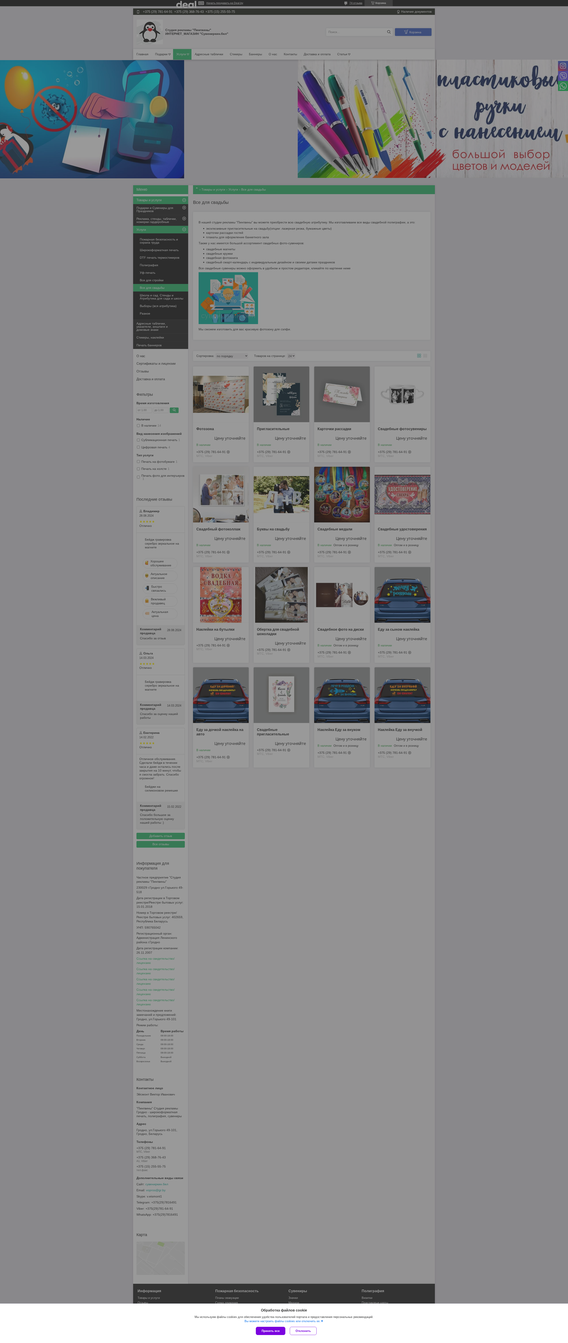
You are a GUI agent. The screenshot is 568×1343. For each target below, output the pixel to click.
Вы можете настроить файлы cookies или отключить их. (283, 1321)
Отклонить (303, 1331)
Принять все (271, 1331)
